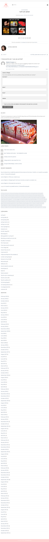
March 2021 (3, 305)
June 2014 (3, 430)
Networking (4, 261)
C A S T (4, 54)
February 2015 (4, 417)
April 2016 (3, 386)
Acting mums (40, 195)
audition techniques (32, 197)
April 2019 (3, 321)
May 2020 (3, 312)
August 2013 (4, 454)
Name (3, 87)
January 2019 (4, 326)
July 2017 (3, 356)
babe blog (3, 199)
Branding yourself (29, 199)
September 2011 (5, 507)
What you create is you (14, 177)
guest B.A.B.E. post (14, 203)
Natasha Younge (10, 62)
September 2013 (5, 451)
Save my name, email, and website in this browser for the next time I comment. (20, 104)
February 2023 (4, 296)
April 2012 (3, 491)
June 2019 (3, 319)
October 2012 (4, 477)
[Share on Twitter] (23, 38)
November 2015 (4, 396)
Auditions (25, 197)
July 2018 (3, 333)
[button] (14, 4)
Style (2, 270)
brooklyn (35, 199)
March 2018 (3, 342)
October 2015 (4, 398)
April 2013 (3, 463)
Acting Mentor (30, 15)
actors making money (5, 197)
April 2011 (3, 519)
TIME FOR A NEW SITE (9, 149)
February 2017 (4, 368)
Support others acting (27, 207)
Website (4, 98)
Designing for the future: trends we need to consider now (22, 180)
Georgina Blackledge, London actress (13, 163)
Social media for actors (6, 266)
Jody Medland (4, 205)
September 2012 (5, 479)
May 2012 (3, 488)
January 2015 (4, 419)
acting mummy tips (33, 195)
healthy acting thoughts (24, 203)
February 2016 (4, 389)
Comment (4, 76)
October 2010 (4, 530)
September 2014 (5, 426)
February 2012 (4, 495)
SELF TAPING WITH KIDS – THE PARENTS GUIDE (15, 153)
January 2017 (4, 370)
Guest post (3, 252)
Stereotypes (4, 268)
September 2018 (5, 331)
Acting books (21, 193)
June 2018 (3, 335)
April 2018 (3, 340)
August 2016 (4, 377)
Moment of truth (5, 259)
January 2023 (4, 298)
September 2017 (5, 352)
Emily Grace (43, 201)
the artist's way (36, 207)
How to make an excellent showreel (37, 203)
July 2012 (3, 484)
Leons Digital (4, 177)
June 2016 (3, 382)
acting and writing (8, 193)
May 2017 (3, 361)
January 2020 (4, 314)
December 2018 (4, 328)
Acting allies (4, 217)
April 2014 (3, 435)
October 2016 (4, 372)
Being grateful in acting (11, 199)
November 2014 (4, 421)
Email (3, 92)
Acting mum (4, 224)
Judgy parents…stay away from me (12, 160)
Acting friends (34, 193)
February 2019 (4, 324)
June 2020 (3, 310)
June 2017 (3, 359)
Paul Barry (17, 207)
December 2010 (4, 525)
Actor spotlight (4, 226)
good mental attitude (5, 203)
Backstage (3, 233)
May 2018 (3, 338)
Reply (47, 69)
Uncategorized (24, 9)
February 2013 (4, 468)
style (21, 207)
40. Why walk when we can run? (38, 54)
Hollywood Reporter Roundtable (8, 254)
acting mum (18, 195)
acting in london (4, 195)
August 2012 (4, 481)
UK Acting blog (4, 282)
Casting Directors (11, 201)
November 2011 (4, 502)
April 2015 (3, 412)
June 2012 (3, 486)
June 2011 (3, 514)
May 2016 (3, 384)
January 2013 (4, 470)
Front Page (3, 247)
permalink (35, 42)
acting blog (15, 193)
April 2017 (3, 363)
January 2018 (4, 345)
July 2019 (3, 317)
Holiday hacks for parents (10, 156)
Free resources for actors (7, 245)
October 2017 (4, 349)
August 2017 (4, 354)
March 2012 (3, 493)
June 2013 (3, 458)
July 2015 (3, 405)
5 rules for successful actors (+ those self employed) (17, 186)
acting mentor (11, 195)
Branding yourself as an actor (8, 238)
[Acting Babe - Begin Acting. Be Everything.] (6, 5)
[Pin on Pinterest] (28, 38)
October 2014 (4, 423)
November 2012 (4, 474)
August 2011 (4, 509)
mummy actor (11, 207)
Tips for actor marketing (6, 275)
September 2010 (5, 532)
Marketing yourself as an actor (22, 205)
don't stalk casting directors (34, 201)
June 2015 (3, 407)
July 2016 (3, 379)
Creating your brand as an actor (22, 201)
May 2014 (3, 433)
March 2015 (3, 414)
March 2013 (3, 465)
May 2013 (3, 461)
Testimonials (4, 273)
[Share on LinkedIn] (30, 38)
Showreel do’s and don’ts (15, 183)
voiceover (3, 289)
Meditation (32, 205)
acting (2, 193)
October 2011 (4, 505)
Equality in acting (5, 240)
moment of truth (38, 205)
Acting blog (3, 219)
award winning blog (41, 197)
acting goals (40, 193)
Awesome (3, 229)
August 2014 (4, 428)
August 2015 (4, 403)
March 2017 (3, 366)
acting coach (27, 193)
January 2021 (4, 308)
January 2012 (4, 498)
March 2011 (3, 521)
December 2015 (4, 393)
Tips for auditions (5, 280)
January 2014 (4, 442)
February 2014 (4, 440)
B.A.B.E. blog (4, 231)
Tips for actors (4, 277)
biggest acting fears (20, 199)
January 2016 (4, 391)
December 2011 (4, 500)
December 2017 (4, 347)
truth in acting (42, 207)
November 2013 (4, 447)
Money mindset (4, 207)
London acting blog (12, 205)
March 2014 (3, 437)
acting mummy (25, 195)
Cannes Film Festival (42, 199)
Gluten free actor (5, 249)
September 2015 (5, 400)
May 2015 (3, 410)
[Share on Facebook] (21, 38)
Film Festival (4, 243)
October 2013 (4, 449)
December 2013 (4, 444)
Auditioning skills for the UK (16, 197)
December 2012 (4, 472)
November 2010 (4, 528)
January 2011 (4, 523)
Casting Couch (4, 201)
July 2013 (3, 456)
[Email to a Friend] (26, 38)
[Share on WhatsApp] (19, 38)
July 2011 (3, 512)
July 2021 (3, 303)
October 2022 (4, 301)
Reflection (3, 263)
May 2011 (3, 516)
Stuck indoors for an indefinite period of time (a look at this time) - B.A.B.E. (18, 172)
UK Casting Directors (6, 284)
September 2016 (5, 375)
